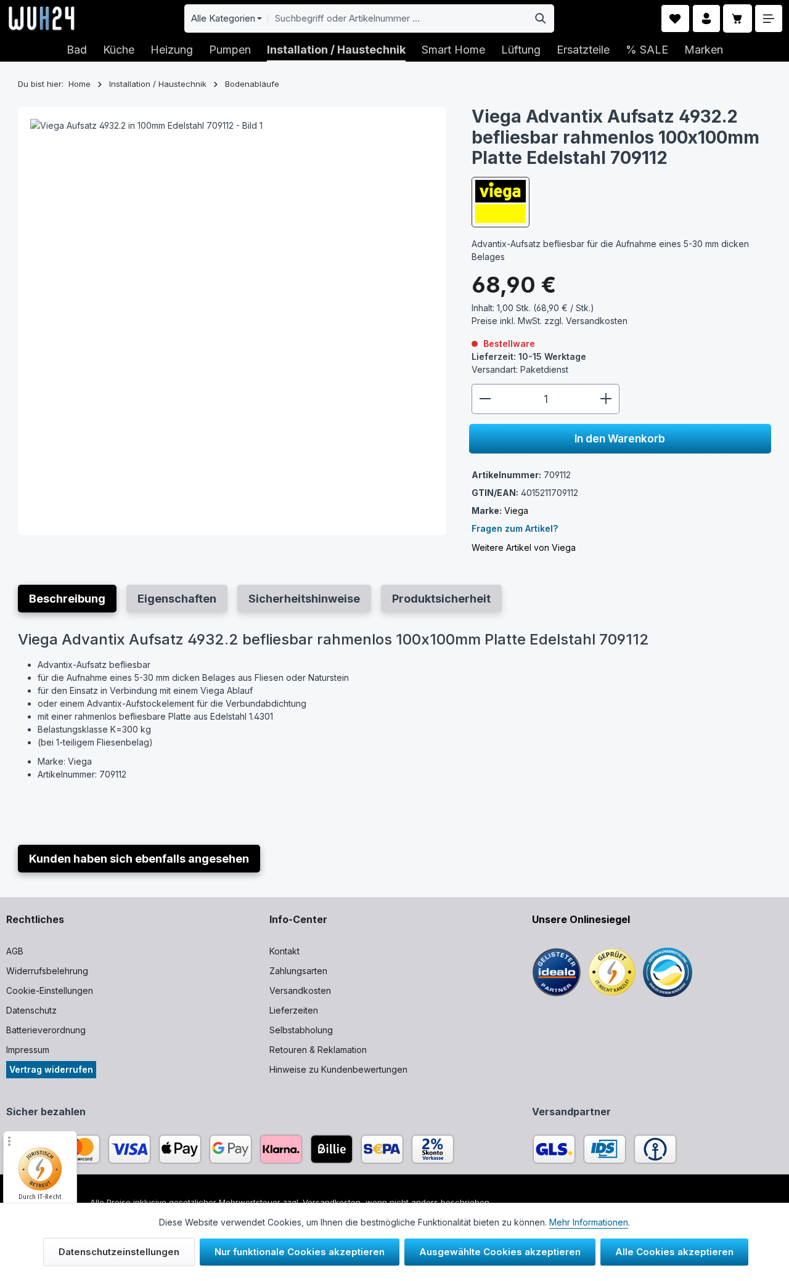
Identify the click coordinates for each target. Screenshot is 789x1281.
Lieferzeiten (293, 1010)
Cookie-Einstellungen (49, 990)
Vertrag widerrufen (51, 1069)
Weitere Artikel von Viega (524, 547)
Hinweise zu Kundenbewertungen (338, 1069)
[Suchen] (541, 18)
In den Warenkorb (619, 438)
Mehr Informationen (588, 1222)
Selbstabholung (301, 1030)
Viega (516, 510)
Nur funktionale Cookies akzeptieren (300, 1252)
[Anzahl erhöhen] (606, 398)
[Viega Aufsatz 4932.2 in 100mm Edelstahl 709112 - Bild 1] (232, 321)
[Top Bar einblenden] (768, 18)
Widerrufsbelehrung (47, 971)
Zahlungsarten (298, 971)
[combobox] (398, 18)
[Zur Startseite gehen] (41, 18)
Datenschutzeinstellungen (119, 1252)
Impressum (27, 1049)
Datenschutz (31, 1010)
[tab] (67, 598)
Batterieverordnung (46, 1030)
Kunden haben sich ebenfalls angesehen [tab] (139, 858)
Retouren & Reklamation (318, 1049)
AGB (14, 951)
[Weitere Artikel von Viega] (500, 201)
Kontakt (284, 951)
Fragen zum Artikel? (515, 528)
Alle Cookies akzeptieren (674, 1252)
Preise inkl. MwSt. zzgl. (550, 320)
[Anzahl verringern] (485, 398)
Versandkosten (300, 990)
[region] (232, 321)
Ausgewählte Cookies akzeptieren (500, 1252)
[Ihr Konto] (706, 18)
